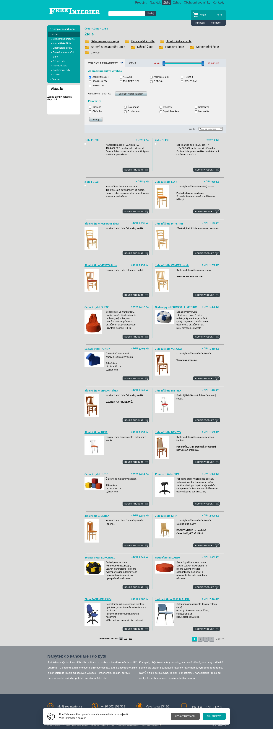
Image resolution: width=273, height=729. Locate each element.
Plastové (167, 107)
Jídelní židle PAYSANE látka (101, 223)
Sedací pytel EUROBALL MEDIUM (176, 307)
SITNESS (189, 81)
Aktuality (57, 88)
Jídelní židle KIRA (166, 515)
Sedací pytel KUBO (96, 474)
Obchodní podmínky (197, 2)
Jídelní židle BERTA (96, 515)
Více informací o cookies (72, 718)
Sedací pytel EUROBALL (99, 557)
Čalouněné (133, 107)
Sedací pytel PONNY (97, 348)
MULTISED (128, 81)
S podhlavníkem (171, 111)
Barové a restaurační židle (108, 46)
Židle (166, 2)
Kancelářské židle (143, 41)
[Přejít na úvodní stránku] (74, 10)
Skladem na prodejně (105, 41)
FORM (187, 77)
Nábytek (155, 2)
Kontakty (218, 2)
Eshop (177, 2)
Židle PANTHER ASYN (97, 599)
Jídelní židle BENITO (168, 432)
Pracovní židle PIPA (167, 474)
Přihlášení (200, 23)
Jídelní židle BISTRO (168, 390)
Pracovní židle (174, 46)
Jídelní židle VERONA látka (101, 390)
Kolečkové (203, 107)
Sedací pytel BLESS (96, 307)
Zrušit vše (106, 94)
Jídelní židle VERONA (168, 348)
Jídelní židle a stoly (178, 41)
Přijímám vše (214, 716)
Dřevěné (96, 107)
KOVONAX (97, 81)
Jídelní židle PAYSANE (169, 223)
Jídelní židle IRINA (96, 432)
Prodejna (141, 2)
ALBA (126, 77)
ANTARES (159, 77)
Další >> (220, 639)
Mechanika (203, 111)
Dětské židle (145, 46)
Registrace (215, 23)
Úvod (87, 28)
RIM (156, 81)
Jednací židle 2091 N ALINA (172, 599)
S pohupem (133, 111)
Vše (130, 639)
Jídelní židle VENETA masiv (172, 265)
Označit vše (94, 94)
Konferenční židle (207, 46)
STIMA (95, 85)
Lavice (95, 52)
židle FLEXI (91, 140)
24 (121, 639)
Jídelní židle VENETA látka (100, 265)
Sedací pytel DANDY (168, 557)
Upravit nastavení (185, 716)
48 (125, 639)
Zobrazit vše (98, 77)
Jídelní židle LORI (166, 181)
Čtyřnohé (97, 111)
